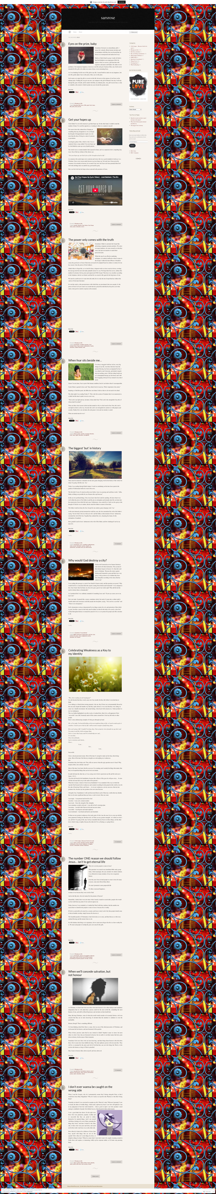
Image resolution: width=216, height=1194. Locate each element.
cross (81, 544)
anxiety (75, 225)
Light (77, 435)
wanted (81, 845)
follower (92, 955)
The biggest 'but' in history (137, 125)
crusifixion (85, 544)
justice (89, 636)
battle (78, 1162)
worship (86, 958)
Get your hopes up (79, 119)
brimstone (79, 634)
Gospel (71, 346)
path (73, 106)
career (78, 842)
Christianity (76, 344)
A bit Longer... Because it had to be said (84, 841)
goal (88, 105)
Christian (82, 842)
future (86, 225)
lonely (80, 844)
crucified (82, 344)
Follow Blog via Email (134, 131)
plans (74, 226)
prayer (74, 546)
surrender (78, 547)
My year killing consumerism (137, 53)
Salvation (78, 226)
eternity (80, 225)
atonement (76, 544)
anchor (78, 433)
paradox (90, 957)
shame (87, 546)
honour (78, 1072)
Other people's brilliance (136, 55)
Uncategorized (134, 63)
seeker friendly (78, 347)
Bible (75, 634)
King (74, 957)
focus (82, 105)
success (72, 845)
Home (74, 32)
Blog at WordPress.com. (73, 1186)
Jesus (93, 105)
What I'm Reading (135, 65)
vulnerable (76, 845)
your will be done (87, 547)
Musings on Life (78, 103)
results (92, 346)
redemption (87, 346)
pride (74, 1164)
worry (82, 226)
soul (83, 1164)
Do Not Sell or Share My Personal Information (91, 1186)
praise (71, 1073)
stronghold (86, 435)
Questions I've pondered (81, 632)
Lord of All (85, 957)
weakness (86, 845)
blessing (76, 105)
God (91, 105)
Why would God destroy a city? (87, 560)
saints (74, 1073)
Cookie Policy (30, 1191)
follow (85, 1162)
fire (91, 634)
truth (84, 347)
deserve (82, 955)
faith (79, 105)
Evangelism (87, 955)
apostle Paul (77, 1071)
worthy (90, 958)
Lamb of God (79, 957)
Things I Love (134, 61)
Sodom (78, 637)
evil (89, 634)
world (89, 1164)
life (70, 106)
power (81, 346)
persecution (90, 1072)
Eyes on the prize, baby (82, 43)
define (81, 1162)
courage (87, 433)
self (77, 1164)
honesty (87, 842)
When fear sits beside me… (85, 360)
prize (76, 106)
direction (91, 433)
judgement (84, 636)
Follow (132, 145)
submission (72, 547)
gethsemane (91, 544)
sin (90, 546)
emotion (86, 344)
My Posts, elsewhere (135, 52)
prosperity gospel (79, 958)
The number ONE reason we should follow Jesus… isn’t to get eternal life (94, 860)
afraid (75, 433)
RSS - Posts (133, 151)
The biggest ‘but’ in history (84, 448)
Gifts (85, 105)
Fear (83, 225)
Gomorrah (72, 636)
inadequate (72, 844)
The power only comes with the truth (91, 239)
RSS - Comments (134, 153)
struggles (90, 844)
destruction (85, 634)
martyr (85, 1072)
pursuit (79, 106)
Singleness (85, 844)
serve (79, 1164)
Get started (121, 2)
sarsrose (108, 17)
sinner (83, 1073)
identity (91, 842)
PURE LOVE (134, 57)
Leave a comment (116, 104)
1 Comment (118, 543)
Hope (92, 225)
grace (77, 636)
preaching (72, 958)
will (82, 547)
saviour (83, 546)
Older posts (133, 32)
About (80, 32)
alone (75, 842)
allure (75, 1162)
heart (88, 1162)
